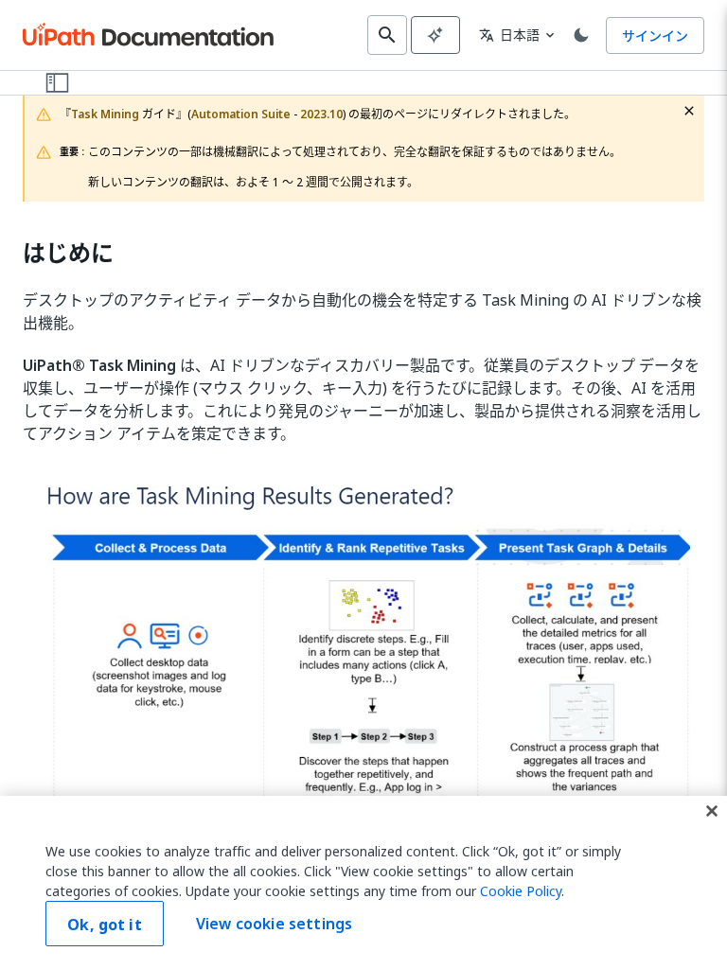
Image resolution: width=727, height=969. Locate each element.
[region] (363, 882)
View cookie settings (274, 923)
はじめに (68, 253)
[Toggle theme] (581, 35)
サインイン (655, 35)
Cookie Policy (520, 891)
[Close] (712, 811)
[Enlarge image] (363, 657)
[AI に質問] (435, 35)
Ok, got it (104, 924)
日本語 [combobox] (509, 34)
